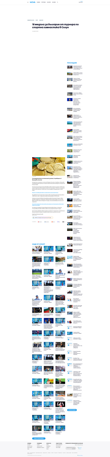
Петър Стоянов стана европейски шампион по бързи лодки (48, 373)
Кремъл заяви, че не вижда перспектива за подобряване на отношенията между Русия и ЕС (77, 193)
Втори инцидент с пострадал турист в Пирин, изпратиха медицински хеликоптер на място (77, 388)
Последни (28, 444)
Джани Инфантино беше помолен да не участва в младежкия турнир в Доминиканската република (60, 386)
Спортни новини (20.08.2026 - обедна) (59, 422)
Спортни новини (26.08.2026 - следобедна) (58, 314)
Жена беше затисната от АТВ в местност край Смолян (77, 162)
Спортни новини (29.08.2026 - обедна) (48, 253)
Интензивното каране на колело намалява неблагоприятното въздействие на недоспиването (77, 87)
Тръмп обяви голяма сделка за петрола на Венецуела (77, 322)
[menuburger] (27, 2)
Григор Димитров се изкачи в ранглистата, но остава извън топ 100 (60, 361)
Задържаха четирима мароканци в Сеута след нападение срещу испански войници (77, 67)
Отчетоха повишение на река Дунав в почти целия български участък (77, 286)
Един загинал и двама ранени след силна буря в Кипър (77, 93)
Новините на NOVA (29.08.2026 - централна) (76, 156)
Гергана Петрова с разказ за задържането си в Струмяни (77, 353)
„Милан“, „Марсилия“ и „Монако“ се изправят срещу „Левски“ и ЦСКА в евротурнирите (36, 277)
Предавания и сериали (40, 447)
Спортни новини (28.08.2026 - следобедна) (47, 264)
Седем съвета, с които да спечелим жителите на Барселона (77, 73)
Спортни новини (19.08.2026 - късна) (47, 432)
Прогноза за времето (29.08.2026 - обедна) (77, 327)
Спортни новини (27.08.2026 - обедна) (48, 302)
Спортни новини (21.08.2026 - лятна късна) (47, 398)
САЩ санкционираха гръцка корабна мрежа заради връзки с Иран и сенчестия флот (77, 266)
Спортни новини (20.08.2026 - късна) (36, 422)
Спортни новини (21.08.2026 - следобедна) (35, 409)
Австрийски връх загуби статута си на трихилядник (77, 211)
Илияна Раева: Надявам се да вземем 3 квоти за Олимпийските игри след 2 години (48, 386)
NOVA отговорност (59, 444)
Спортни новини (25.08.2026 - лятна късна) (59, 325)
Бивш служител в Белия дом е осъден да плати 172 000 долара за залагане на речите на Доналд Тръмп (77, 138)
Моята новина (29, 447)
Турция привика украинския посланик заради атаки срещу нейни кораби (77, 131)
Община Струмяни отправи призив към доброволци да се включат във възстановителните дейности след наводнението (77, 184)
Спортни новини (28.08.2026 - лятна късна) (59, 253)
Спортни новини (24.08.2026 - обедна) (36, 373)
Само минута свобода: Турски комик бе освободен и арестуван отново (77, 251)
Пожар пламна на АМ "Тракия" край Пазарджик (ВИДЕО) (77, 205)
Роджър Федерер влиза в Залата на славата (37, 253)
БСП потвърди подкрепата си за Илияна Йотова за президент (76, 300)
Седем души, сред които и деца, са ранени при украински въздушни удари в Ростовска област (77, 373)
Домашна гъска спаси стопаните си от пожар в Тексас (77, 150)
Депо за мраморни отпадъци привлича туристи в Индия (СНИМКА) (77, 110)
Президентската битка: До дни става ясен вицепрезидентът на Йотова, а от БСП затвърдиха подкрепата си (77, 169)
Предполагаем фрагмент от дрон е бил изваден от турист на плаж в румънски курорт (77, 258)
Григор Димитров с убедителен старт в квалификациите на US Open (36, 338)
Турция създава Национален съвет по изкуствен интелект (77, 199)
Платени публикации (29, 453)
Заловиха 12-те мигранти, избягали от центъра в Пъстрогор (77, 359)
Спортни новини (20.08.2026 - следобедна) (47, 422)
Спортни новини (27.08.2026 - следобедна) (58, 288)
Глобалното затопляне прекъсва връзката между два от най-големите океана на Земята (77, 123)
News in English (58, 447)
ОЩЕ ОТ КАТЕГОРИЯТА (39, 438)
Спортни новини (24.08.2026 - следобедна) (35, 361)
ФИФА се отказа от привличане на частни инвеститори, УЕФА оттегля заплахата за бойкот (59, 303)
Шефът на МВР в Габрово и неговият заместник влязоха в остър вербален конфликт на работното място (77, 315)
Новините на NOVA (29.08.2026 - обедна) (77, 338)
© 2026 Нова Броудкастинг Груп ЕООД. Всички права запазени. (34, 455)
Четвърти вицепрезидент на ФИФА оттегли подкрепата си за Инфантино (37, 433)
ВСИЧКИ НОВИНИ (72, 409)
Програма (43, 2)
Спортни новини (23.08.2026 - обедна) (36, 385)
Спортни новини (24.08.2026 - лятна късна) (47, 349)
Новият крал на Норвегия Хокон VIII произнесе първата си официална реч (77, 117)
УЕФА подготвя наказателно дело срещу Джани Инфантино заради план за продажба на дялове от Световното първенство (48, 290)
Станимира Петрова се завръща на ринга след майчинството (48, 314)
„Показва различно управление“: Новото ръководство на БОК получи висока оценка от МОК (37, 350)
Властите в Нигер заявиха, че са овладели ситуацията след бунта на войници (77, 217)
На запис (49, 2)
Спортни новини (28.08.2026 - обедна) (48, 276)
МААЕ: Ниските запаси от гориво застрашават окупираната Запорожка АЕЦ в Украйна (77, 231)
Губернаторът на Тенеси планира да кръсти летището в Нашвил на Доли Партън (77, 239)
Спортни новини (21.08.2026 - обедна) (48, 408)
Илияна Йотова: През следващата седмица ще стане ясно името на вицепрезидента (77, 381)
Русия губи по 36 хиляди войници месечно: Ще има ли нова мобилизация (77, 307)
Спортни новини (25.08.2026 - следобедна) (47, 337)
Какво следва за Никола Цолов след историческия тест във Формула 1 (60, 277)
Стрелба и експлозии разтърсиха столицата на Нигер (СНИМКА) (77, 395)
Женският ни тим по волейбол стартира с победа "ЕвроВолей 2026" (60, 398)
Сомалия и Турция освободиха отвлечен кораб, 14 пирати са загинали (77, 80)
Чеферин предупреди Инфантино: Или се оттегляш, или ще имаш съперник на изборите (48, 362)
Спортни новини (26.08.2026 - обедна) (36, 325)
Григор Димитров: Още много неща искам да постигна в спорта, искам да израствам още (36, 265)
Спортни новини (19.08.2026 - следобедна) (58, 433)
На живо (54, 2)
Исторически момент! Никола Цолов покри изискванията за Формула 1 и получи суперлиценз (36, 303)
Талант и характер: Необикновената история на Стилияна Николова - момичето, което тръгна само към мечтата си (60, 410)
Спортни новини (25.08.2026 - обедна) (59, 337)
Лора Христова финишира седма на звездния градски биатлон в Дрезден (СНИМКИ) (59, 374)
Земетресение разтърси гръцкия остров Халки (76, 176)
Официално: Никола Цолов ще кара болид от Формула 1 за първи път (60, 349)
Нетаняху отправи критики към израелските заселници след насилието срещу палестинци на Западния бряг (77, 101)
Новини (38, 2)
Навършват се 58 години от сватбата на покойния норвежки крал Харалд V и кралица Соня (78, 272)
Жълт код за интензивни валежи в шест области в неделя (77, 223)
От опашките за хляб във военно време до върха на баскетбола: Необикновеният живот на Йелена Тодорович (48, 326)
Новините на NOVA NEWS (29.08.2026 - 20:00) (78, 145)
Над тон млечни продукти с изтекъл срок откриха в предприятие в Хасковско (77, 402)
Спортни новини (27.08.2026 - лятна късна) (35, 288)
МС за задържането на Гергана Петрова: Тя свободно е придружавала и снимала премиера (77, 365)
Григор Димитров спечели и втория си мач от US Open (36, 314)
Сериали (47, 447)
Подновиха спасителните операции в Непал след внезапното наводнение (77, 345)
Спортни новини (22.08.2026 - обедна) (36, 398)
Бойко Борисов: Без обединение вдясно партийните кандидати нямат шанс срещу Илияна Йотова (78, 293)
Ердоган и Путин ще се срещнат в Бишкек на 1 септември (77, 279)
